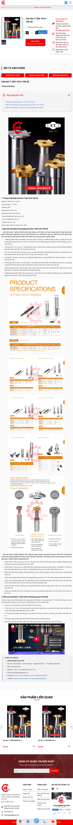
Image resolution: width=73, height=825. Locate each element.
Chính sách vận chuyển (41, 804)
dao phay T (26, 562)
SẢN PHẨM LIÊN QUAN (60, 75)
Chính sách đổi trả (42, 789)
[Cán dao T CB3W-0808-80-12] (19, 721)
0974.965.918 (8, 812)
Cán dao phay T (18, 247)
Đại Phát (15, 608)
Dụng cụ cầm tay (28, 797)
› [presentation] (71, 727)
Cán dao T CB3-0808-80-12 (47, 740)
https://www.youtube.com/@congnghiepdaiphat (30, 678)
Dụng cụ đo (26, 793)
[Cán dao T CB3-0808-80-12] (54, 721)
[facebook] (62, 803)
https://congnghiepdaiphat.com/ (25, 669)
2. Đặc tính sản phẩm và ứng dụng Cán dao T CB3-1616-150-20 (24, 105)
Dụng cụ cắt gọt (15, 7)
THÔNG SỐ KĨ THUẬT (13, 75)
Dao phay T (29, 7)
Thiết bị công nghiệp (29, 801)
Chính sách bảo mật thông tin (43, 794)
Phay (23, 7)
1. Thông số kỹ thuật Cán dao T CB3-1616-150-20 (19, 102)
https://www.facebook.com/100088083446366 (31, 675)
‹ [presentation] (1, 727)
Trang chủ (6, 7)
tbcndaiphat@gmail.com (11, 815)
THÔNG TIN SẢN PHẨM (36, 75)
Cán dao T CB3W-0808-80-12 (12, 740)
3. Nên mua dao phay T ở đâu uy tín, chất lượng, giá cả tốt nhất (23, 107)
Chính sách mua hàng (43, 809)
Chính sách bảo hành (43, 799)
